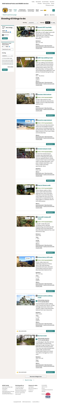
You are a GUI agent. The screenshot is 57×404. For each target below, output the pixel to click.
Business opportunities (20, 392)
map (53, 22)
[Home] (5, 10)
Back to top (28, 380)
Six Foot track (42, 336)
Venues (52, 3)
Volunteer (40, 3)
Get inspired (38, 1)
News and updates (33, 388)
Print (47, 14)
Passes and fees (46, 3)
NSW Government (26, 401)
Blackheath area (40, 82)
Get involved (18, 394)
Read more (50, 53)
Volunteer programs (19, 387)
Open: (4, 30)
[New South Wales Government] (48, 395)
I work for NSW (35, 401)
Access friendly (45, 1)
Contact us (31, 390)
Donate (43, 394)
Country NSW (39, 48)
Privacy (43, 388)
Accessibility (44, 385)
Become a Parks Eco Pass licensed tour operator (20, 390)
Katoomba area (39, 45)
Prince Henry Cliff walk (45, 257)
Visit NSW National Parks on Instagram (6, 402)
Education (52, 1)
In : (3, 46)
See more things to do (36, 376)
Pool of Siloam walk (44, 185)
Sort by (25, 22)
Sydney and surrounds (48, 47)
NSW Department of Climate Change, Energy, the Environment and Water (8, 392)
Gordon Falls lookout (44, 94)
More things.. (9, 27)
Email (53, 14)
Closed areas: (6, 32)
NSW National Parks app (7, 387)
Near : (7, 46)
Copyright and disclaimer (47, 389)
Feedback (31, 391)
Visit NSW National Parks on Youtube (9, 402)
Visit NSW (4, 390)
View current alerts (22, 331)
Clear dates (10, 66)
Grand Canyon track (44, 149)
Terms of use (44, 386)
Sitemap (43, 391)
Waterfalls (6, 35)
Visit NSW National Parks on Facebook (3, 402)
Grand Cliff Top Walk (45, 27)
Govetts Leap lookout (45, 120)
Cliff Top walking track (45, 58)
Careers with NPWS (19, 388)
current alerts (48, 30)
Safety (33, 1)
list (48, 22)
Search (5, 38)
